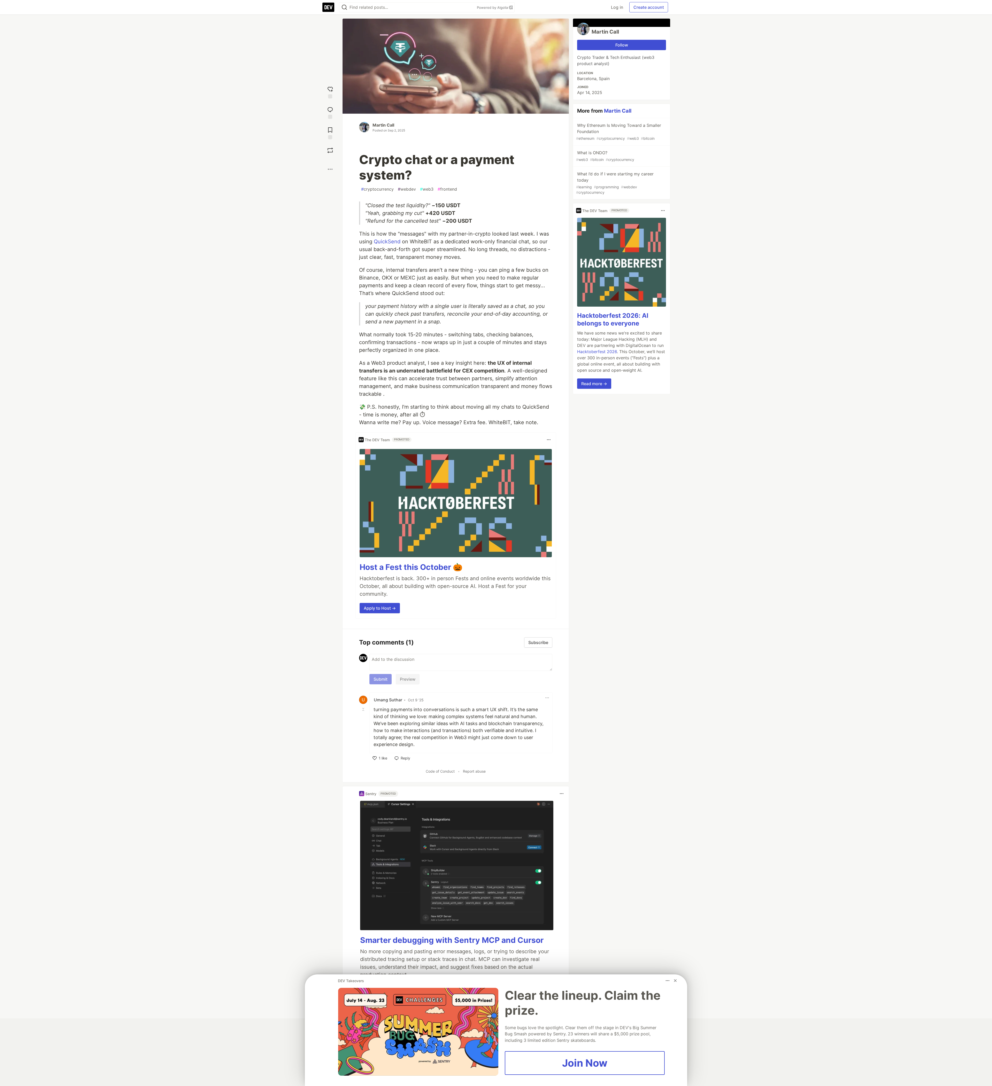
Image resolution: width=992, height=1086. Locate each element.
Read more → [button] (594, 383)
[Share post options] (330, 169)
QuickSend (387, 241)
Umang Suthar (388, 699)
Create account (648, 7)
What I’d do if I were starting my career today (615, 183)
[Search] (344, 7)
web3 (426, 189)
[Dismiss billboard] (675, 980)
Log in (617, 7)
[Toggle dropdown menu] (549, 440)
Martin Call (383, 125)
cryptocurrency (377, 189)
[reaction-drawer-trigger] (330, 92)
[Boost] (330, 150)
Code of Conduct (440, 771)
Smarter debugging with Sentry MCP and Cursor (452, 940)
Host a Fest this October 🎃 (411, 567)
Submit (381, 679)
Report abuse (474, 771)
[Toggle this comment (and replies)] (363, 709)
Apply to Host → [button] (380, 608)
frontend (447, 189)
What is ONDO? (605, 156)
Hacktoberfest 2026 (597, 351)
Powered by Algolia (493, 7)
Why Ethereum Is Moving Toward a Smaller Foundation (618, 132)
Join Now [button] (584, 1063)
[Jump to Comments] (330, 112)
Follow (621, 45)
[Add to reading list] (330, 133)
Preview (407, 679)
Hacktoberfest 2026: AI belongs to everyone (612, 319)
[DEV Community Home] (328, 7)
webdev (407, 189)
